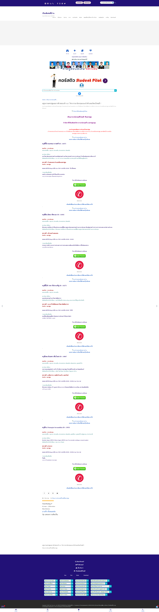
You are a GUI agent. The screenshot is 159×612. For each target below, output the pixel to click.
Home (43, 99)
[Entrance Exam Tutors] (82, 50)
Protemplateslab (83, 605)
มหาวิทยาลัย (75, 17)
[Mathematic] (75, 50)
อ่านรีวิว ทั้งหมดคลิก (49, 511)
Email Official (98, 605)
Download (86, 575)
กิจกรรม (65, 17)
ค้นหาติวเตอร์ (113, 17)
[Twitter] (65, 3)
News (77, 575)
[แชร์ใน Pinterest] (53, 493)
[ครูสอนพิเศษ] (79, 71)
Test (71, 575)
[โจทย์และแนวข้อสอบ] (157, 607)
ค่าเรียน (107, 17)
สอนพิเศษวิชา (101, 17)
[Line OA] (50, 3)
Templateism (76, 605)
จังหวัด (80, 17)
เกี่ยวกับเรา (60, 17)
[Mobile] (53, 3)
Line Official (105, 605)
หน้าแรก (54, 17)
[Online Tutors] (90, 50)
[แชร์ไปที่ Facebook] (44, 493)
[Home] (45, 3)
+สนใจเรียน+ (79, 2)
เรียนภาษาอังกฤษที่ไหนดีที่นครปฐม (54, 99)
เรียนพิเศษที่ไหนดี (80, 571)
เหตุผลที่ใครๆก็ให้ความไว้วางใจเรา (90, 17)
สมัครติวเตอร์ (87, 2)
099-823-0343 (91, 605)
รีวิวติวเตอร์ (80, 564)
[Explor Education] (67, 50)
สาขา (70, 17)
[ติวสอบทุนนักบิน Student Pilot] (79, 87)
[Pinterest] (62, 3)
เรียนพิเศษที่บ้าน (48, 13)
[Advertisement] (79, 33)
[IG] (59, 3)
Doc (65, 575)
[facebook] (57, 3)
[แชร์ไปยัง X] (49, 493)
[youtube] (48, 3)
